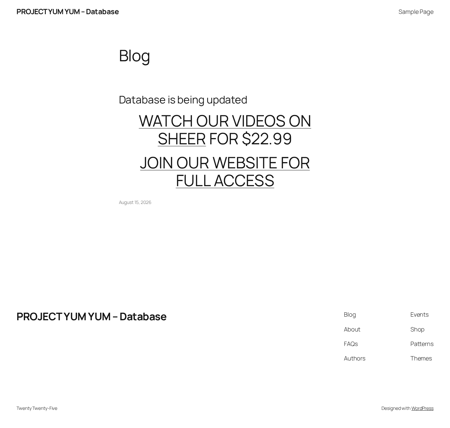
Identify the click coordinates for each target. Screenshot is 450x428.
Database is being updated (183, 99)
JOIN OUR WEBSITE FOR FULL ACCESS (225, 171)
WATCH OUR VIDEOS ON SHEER (225, 129)
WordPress (422, 408)
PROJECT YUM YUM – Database (67, 11)
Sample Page (416, 11)
